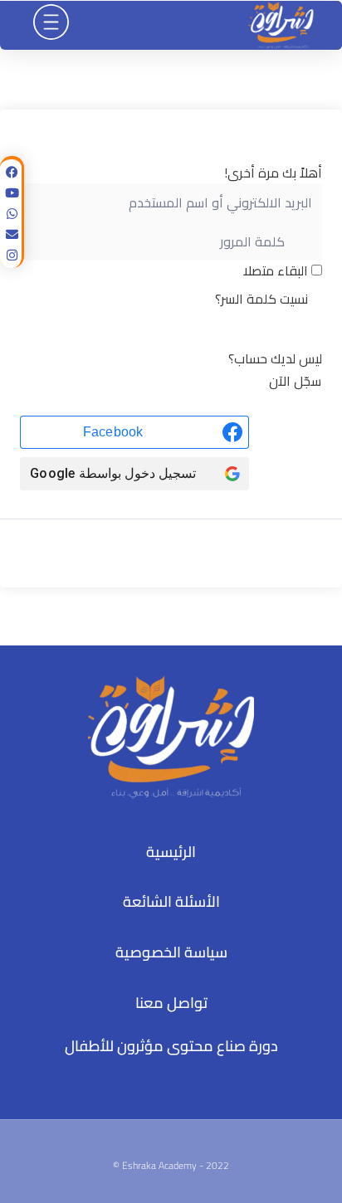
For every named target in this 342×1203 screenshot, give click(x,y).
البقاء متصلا (275, 270)
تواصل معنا (171, 1002)
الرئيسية (171, 851)
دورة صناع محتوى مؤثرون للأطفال (171, 1045)
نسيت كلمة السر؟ (261, 298)
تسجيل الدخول (171, 332)
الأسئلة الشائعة (171, 901)
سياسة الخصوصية (171, 952)
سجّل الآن (295, 381)
